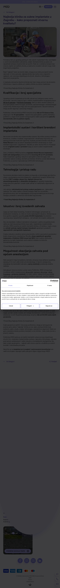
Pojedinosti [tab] (30, 285)
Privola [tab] (10, 285)
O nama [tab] (49, 285)
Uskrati (11, 305)
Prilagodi (29, 305)
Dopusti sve (49, 305)
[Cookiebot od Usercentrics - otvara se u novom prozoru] (51, 281)
